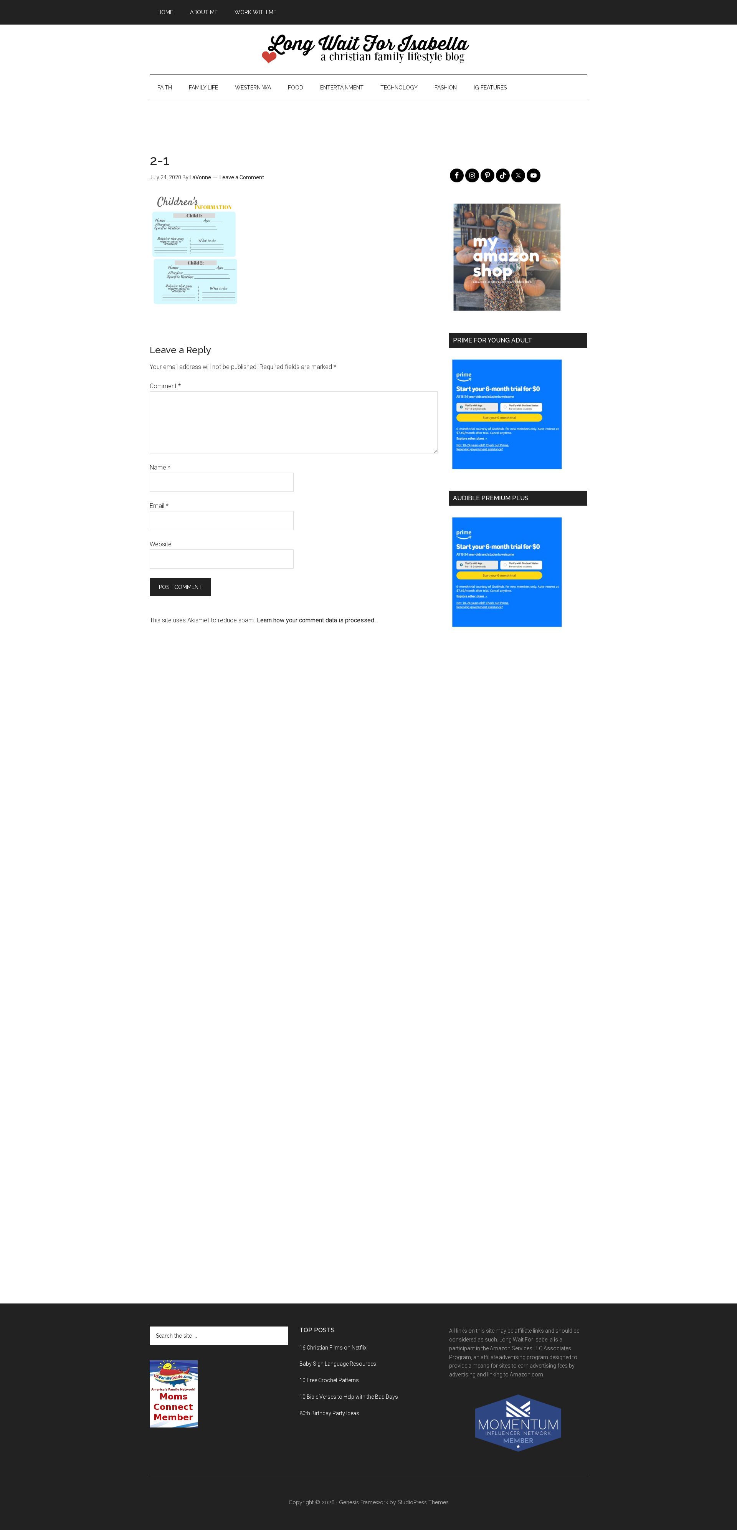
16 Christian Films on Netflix (333, 1348)
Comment (165, 386)
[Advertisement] (368, 117)
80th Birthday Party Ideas (329, 1413)
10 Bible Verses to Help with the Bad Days (348, 1397)
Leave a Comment (242, 177)
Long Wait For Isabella (368, 49)
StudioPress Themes (423, 1502)
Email (159, 505)
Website (161, 544)
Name (160, 467)
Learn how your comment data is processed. (316, 620)
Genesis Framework (363, 1502)
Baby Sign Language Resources (337, 1364)
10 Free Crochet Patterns (329, 1380)
